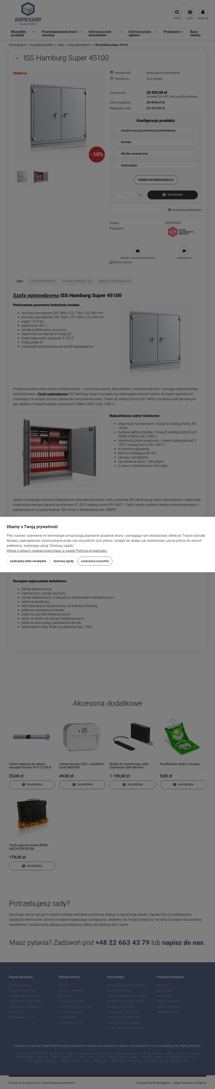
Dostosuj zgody (64, 561)
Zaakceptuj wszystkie (95, 561)
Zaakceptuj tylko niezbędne (28, 561)
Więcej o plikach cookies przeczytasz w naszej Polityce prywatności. (57, 551)
